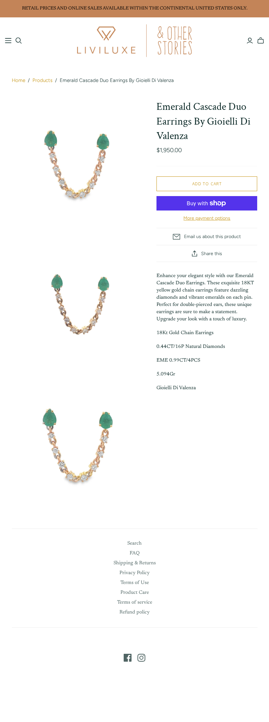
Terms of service (134, 602)
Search (134, 543)
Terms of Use (134, 582)
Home (18, 80)
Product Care (134, 592)
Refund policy (134, 612)
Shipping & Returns (135, 563)
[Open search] (18, 40)
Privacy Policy (134, 573)
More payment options (206, 218)
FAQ (135, 553)
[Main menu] (8, 40)
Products (42, 80)
